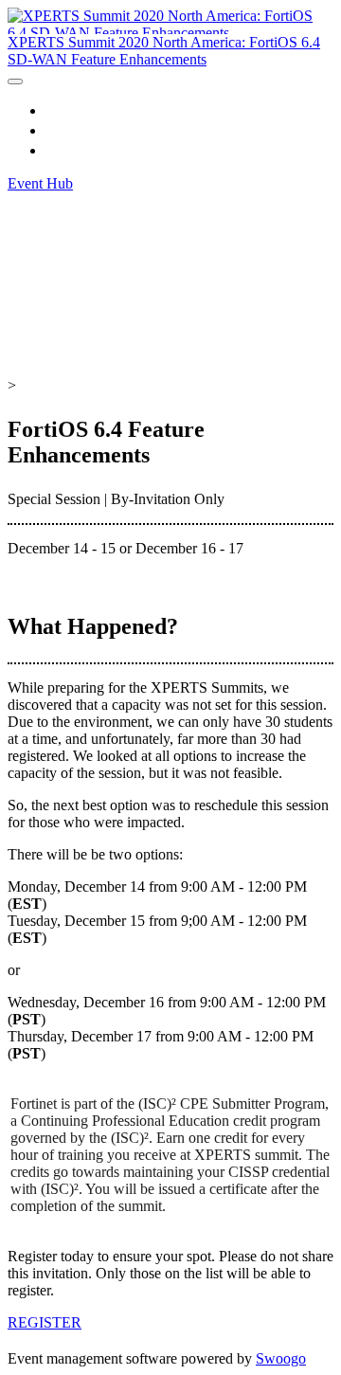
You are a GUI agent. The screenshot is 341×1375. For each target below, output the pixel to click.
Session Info (88, 129)
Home (66, 109)
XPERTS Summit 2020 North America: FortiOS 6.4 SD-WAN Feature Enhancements (164, 50)
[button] (40, 183)
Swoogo (281, 1358)
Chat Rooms (88, 149)
